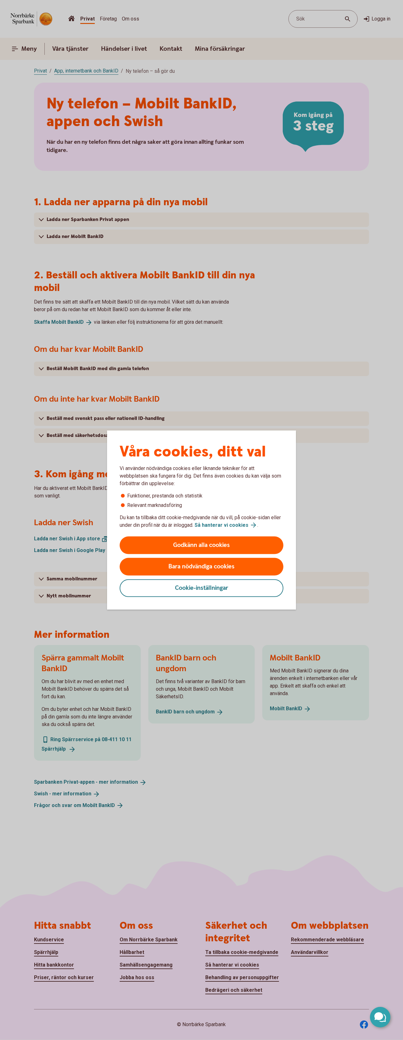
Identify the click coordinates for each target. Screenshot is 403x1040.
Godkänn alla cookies (201, 545)
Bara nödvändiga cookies (201, 567)
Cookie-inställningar (201, 588)
